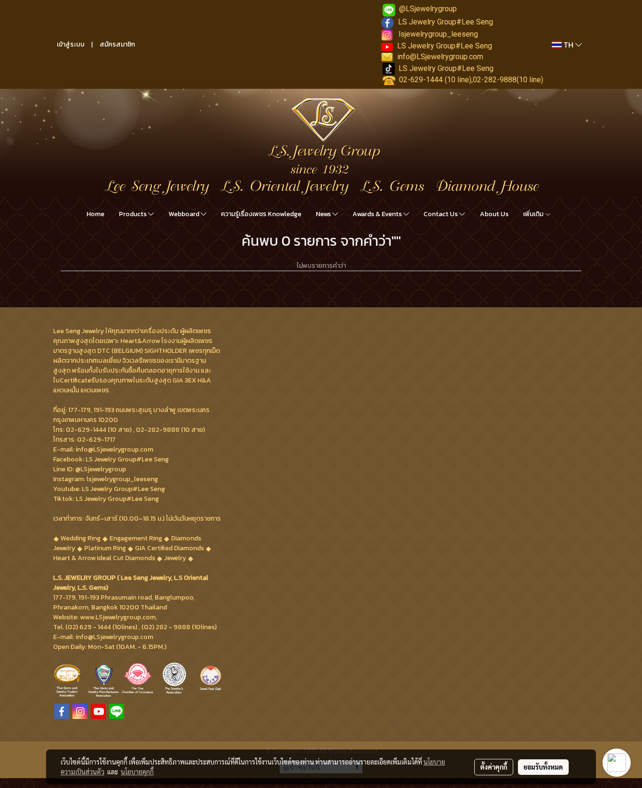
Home (95, 214)
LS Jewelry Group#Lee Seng (445, 21)
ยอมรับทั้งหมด (543, 767)
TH (568, 44)
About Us (494, 214)
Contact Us (441, 214)
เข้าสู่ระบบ (71, 44)
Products (133, 214)
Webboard (185, 214)
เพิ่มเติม (534, 214)
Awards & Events (377, 214)
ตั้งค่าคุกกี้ (493, 767)
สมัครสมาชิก (117, 44)
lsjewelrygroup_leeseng (438, 34)
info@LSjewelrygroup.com (440, 56)
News (324, 214)
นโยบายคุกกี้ (137, 771)
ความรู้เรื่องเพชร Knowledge (261, 214)
